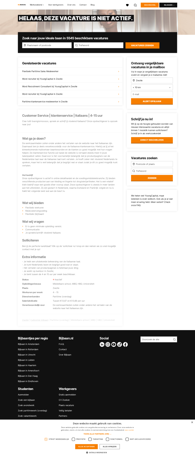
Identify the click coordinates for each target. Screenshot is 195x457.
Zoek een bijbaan (26, 400)
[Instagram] (108, 344)
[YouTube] (114, 344)
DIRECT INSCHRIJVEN (152, 140)
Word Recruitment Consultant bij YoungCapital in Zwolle (49, 86)
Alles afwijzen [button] (110, 446)
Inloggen (168, 5)
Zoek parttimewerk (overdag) (32, 410)
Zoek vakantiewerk (27, 416)
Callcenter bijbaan (39, 320)
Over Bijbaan (65, 354)
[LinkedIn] (102, 344)
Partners (63, 416)
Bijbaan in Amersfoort (28, 370)
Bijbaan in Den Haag (28, 376)
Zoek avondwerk (26, 405)
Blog (93, 5)
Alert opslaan (152, 101)
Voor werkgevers (55, 5)
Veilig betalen (65, 410)
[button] (98, 433)
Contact (83, 5)
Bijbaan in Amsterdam (28, 344)
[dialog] (97, 438)
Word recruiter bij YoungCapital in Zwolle (42, 79)
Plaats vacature (66, 405)
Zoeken (152, 178)
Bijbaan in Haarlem (27, 365)
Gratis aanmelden (67, 394)
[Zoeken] (135, 5)
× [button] (192, 422)
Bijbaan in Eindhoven (28, 381)
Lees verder (129, 430)
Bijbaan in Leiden (26, 360)
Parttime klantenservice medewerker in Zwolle (45, 101)
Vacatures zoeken (142, 45)
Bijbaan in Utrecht (26, 354)
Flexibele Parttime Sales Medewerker (40, 71)
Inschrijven (149, 5)
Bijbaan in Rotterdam (28, 349)
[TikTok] (120, 344)
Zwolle (25, 320)
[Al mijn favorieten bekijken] (127, 5)
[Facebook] (126, 344)
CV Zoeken (64, 400)
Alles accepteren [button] (86, 446)
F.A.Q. (61, 344)
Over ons (71, 5)
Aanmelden (23, 394)
